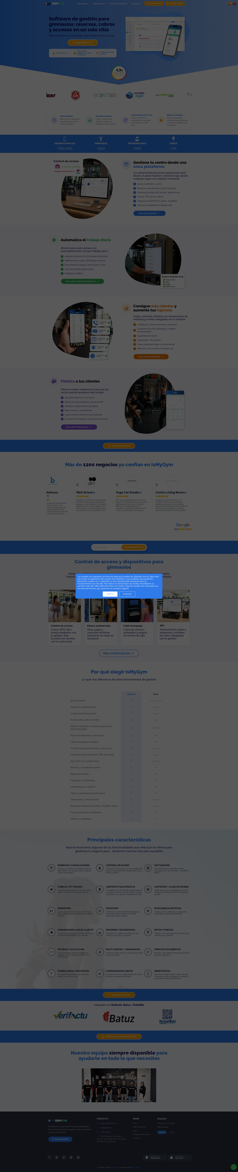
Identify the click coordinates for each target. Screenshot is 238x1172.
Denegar (127, 594)
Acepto (110, 594)
